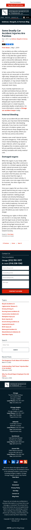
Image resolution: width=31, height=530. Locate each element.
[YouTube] (21, 462)
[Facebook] (5, 462)
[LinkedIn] (13, 462)
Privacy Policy (15, 488)
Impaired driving (8, 324)
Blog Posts (15, 496)
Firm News (6, 48)
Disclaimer (15, 485)
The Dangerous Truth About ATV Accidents (15, 360)
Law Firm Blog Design (15, 528)
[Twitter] (9, 462)
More (27, 17)
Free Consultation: (15, 3)
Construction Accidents (10, 314)
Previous (6, 243)
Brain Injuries (7, 319)
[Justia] (17, 462)
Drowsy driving (7, 309)
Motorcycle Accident (9, 329)
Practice (7, 17)
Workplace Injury (8, 316)
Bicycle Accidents (8, 304)
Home (2, 17)
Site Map (15, 491)
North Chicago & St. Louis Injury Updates (15, 12)
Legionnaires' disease (9, 306)
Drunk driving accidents (10, 322)
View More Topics (7, 334)
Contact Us (14, 17)
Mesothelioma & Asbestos (11, 332)
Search (15, 350)
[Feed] (25, 462)
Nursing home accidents (10, 311)
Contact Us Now (15, 291)
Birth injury (6, 327)
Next (20, 243)
